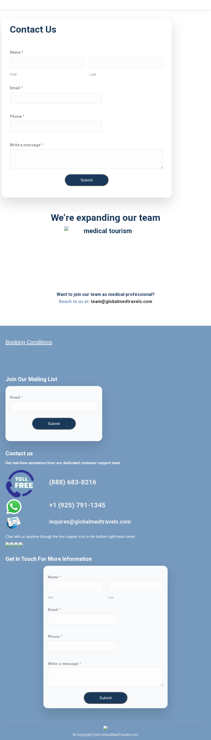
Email (16, 88)
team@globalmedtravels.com (121, 301)
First (13, 74)
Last (92, 74)
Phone (17, 116)
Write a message (26, 145)
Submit (86, 180)
